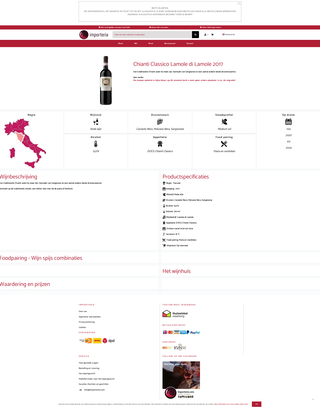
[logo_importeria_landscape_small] (94, 30)
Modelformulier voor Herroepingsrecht (96, 379)
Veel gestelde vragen (88, 363)
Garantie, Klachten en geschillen (93, 384)
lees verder (138, 77)
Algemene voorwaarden (90, 317)
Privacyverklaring (87, 322)
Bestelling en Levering (89, 368)
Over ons (83, 311)
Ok (257, 404)
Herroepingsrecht (87, 373)
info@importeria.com (94, 390)
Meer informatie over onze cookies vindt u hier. (231, 404)
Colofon (82, 327)
